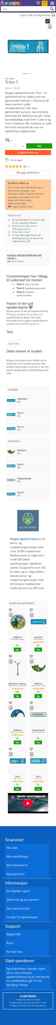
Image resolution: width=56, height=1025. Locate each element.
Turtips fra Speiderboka (21, 917)
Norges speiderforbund (21, 314)
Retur (10, 943)
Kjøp (39, 145)
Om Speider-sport (18, 891)
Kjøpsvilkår (13, 934)
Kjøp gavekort (15, 874)
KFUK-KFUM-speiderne (27, 323)
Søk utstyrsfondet (18, 908)
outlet (26, 231)
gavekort (24, 228)
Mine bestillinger (17, 856)
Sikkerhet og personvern (22, 899)
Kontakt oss (14, 951)
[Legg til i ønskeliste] (10, 610)
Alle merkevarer (17, 865)
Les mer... (14, 343)
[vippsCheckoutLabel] (28, 152)
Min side (11, 848)
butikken (36, 219)
